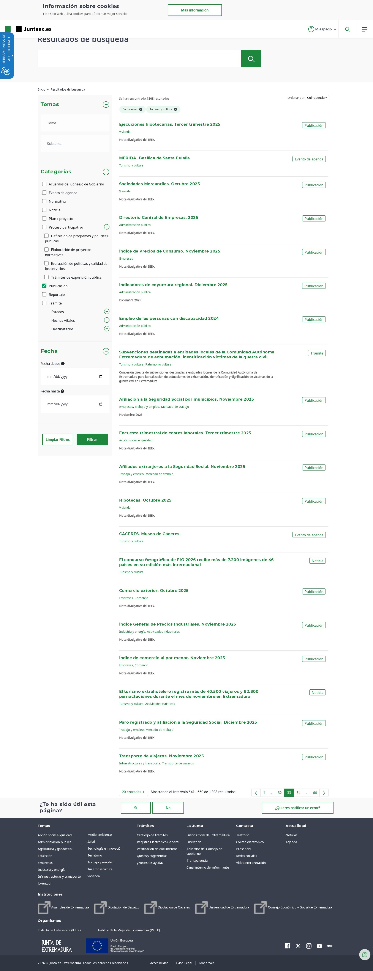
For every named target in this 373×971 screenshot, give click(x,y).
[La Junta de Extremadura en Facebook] (287, 945)
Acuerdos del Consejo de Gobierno (76, 184)
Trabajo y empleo (147, 407)
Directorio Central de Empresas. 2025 (158, 218)
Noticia (54, 210)
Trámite (55, 303)
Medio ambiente (99, 834)
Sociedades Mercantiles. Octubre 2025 (159, 184)
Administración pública (135, 225)
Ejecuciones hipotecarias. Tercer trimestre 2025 (169, 125)
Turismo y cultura (131, 165)
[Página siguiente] (324, 793)
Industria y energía (132, 631)
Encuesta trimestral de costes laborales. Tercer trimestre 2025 (185, 433)
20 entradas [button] (135, 792)
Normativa (57, 201)
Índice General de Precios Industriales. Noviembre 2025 (177, 624)
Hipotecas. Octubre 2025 (145, 500)
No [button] (168, 807)
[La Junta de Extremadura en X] (298, 945)
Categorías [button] (56, 171)
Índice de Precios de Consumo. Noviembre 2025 (169, 251)
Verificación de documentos (157, 849)
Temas (50, 104)
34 (299, 793)
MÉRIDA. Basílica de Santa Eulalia (154, 158)
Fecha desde (51, 363)
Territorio (94, 855)
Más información (195, 10)
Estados (57, 311)
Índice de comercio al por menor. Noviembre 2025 (172, 658)
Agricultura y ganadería (55, 849)
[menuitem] (111, 834)
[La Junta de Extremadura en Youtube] (319, 945)
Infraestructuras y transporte (139, 763)
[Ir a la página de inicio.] (20, 29)
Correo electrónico (250, 842)
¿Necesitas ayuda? (150, 862)
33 (290, 793)
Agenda (291, 842)
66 (316, 793)
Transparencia (196, 860)
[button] (322, 29)
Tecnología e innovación (104, 848)
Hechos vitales (63, 320)
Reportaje (56, 294)
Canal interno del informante (207, 867)
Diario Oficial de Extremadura (208, 835)
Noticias (291, 835)
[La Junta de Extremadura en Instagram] (308, 945)
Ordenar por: (296, 98)
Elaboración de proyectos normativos (68, 252)
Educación (45, 855)
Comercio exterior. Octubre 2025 (154, 591)
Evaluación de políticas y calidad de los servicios (76, 266)
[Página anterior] (256, 793)
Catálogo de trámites (152, 835)
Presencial (243, 849)
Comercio (141, 598)
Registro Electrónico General (158, 842)
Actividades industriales (163, 631)
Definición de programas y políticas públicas (76, 238)
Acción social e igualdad (135, 440)
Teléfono (242, 835)
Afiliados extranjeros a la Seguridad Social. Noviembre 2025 (182, 467)
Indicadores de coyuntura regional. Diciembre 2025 (173, 285)
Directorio (194, 842)
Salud (91, 841)
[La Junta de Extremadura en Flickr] (330, 945)
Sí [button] (135, 807)
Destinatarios (62, 329)
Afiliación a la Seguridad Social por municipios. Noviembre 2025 (186, 400)
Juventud (44, 883)
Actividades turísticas (160, 704)
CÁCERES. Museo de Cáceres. (150, 534)
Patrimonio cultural (158, 364)
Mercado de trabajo (175, 407)
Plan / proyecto (60, 218)
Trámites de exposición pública (75, 277)
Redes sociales (246, 855)
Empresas (126, 258)
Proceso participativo (65, 227)
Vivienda (125, 132)
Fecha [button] (49, 351)
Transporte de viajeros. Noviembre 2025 (161, 756)
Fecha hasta (51, 391)
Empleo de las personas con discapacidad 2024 (169, 319)
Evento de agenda (62, 192)
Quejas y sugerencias (152, 855)
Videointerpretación (251, 862)
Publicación (58, 286)
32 (281, 793)
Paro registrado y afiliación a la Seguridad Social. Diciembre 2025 (188, 723)
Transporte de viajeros (178, 763)
